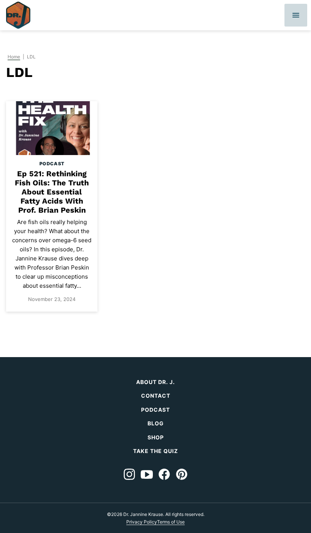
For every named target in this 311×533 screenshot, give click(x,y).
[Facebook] (164, 474)
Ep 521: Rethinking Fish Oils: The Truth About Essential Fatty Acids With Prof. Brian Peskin (52, 192)
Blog (156, 423)
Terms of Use (171, 522)
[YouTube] (147, 474)
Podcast (51, 163)
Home (14, 57)
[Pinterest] (181, 474)
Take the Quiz (155, 451)
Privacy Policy (141, 522)
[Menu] (295, 15)
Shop (156, 437)
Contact (155, 395)
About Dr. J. (155, 382)
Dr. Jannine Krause (18, 15)
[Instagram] (129, 474)
